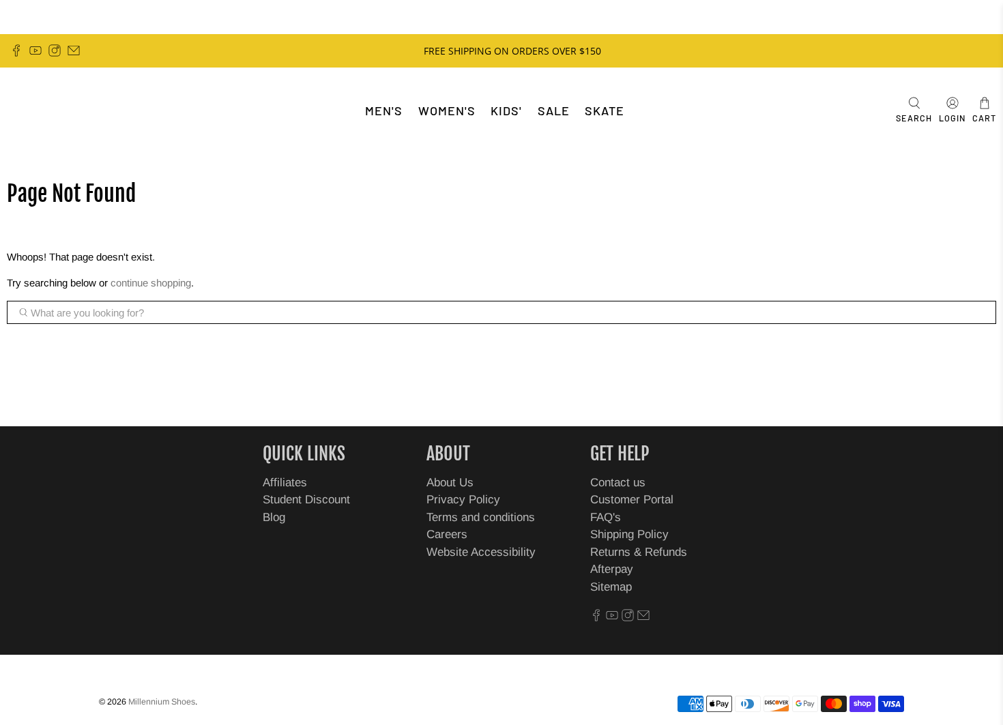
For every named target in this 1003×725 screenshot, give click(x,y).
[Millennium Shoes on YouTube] (35, 50)
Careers (446, 534)
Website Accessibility (481, 552)
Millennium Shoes (161, 702)
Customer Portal (631, 499)
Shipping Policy (629, 534)
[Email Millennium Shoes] (74, 50)
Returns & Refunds (638, 552)
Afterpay (611, 569)
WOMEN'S (447, 110)
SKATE (604, 110)
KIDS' (506, 110)
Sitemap (611, 586)
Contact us (617, 482)
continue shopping (151, 282)
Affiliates (285, 482)
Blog (274, 517)
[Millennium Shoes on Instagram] (54, 50)
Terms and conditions (480, 517)
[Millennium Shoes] (51, 111)
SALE (554, 110)
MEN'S (384, 110)
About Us (450, 482)
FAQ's (605, 517)
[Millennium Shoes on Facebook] (16, 50)
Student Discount (306, 499)
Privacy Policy (463, 499)
